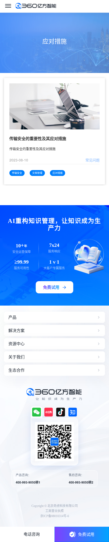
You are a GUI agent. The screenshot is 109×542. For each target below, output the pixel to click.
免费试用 (86, 534)
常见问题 (92, 159)
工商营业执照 (54, 511)
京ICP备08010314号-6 (54, 516)
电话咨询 (32, 534)
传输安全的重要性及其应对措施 (37, 138)
